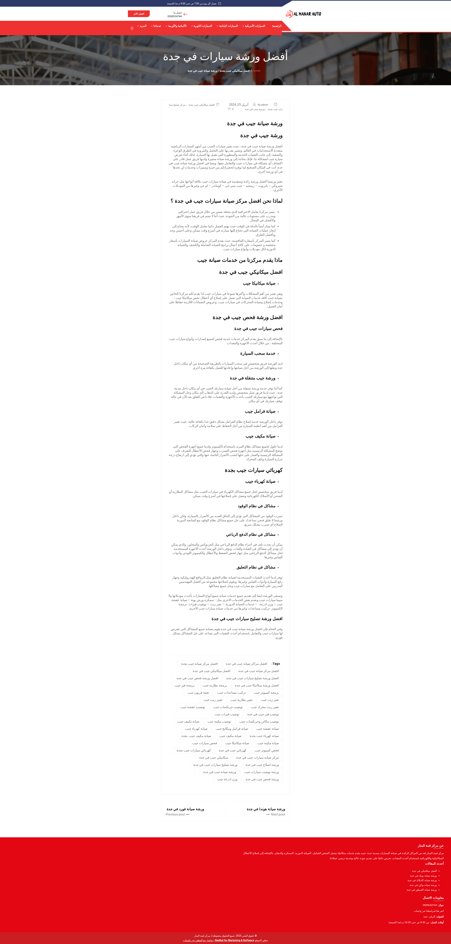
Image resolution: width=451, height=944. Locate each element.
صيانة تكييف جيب (188, 721)
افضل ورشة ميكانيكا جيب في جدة (257, 685)
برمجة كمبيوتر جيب (266, 692)
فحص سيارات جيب (204, 743)
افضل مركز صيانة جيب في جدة (258, 671)
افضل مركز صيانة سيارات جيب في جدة (218, 201)
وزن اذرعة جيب (227, 779)
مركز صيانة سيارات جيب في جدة (257, 757)
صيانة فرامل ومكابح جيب (232, 728)
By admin (263, 104)
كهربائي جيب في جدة (232, 750)
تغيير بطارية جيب (242, 700)
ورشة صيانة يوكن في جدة (423, 885)
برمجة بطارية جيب (215, 685)
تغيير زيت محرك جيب (265, 707)
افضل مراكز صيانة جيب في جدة (246, 663)
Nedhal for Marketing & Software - (233, 940)
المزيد (143, 25)
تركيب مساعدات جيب (231, 692)
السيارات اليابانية (228, 25)
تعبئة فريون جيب (198, 692)
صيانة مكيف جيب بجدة (196, 736)
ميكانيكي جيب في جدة (213, 757)
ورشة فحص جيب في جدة (262, 779)
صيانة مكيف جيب (230, 736)
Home (256, 70)
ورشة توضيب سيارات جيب (261, 772)
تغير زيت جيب (270, 700)
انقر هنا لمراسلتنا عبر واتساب (429, 910)
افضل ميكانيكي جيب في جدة (251, 272)
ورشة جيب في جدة (255, 109)
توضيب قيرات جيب (227, 714)
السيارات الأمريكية (255, 25)
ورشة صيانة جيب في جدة (219, 772)
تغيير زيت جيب (213, 700)
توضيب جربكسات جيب (228, 707)
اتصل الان (139, 13)
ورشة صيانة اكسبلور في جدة (422, 889)
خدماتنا (157, 25)
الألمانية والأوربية (177, 25)
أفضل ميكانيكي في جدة (424, 871)
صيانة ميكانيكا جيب (237, 743)
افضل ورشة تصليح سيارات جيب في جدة (247, 618)
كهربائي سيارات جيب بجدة (254, 470)
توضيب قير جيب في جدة (263, 714)
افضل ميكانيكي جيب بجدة (202, 104)
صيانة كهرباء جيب (196, 728)
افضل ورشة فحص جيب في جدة (248, 317)
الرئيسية (276, 25)
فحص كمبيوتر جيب (267, 750)
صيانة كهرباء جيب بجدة (264, 736)
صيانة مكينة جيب (268, 743)
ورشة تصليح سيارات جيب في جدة (215, 765)
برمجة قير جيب (184, 685)
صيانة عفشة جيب (267, 728)
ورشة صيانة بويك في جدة (423, 875)
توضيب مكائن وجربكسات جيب (259, 721)
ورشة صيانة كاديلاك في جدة (422, 880)
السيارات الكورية (203, 25)
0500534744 (175, 16)
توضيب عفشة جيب (192, 707)
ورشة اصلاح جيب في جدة (262, 765)
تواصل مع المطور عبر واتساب (198, 940)
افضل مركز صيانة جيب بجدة (199, 663)
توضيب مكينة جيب (219, 721)
